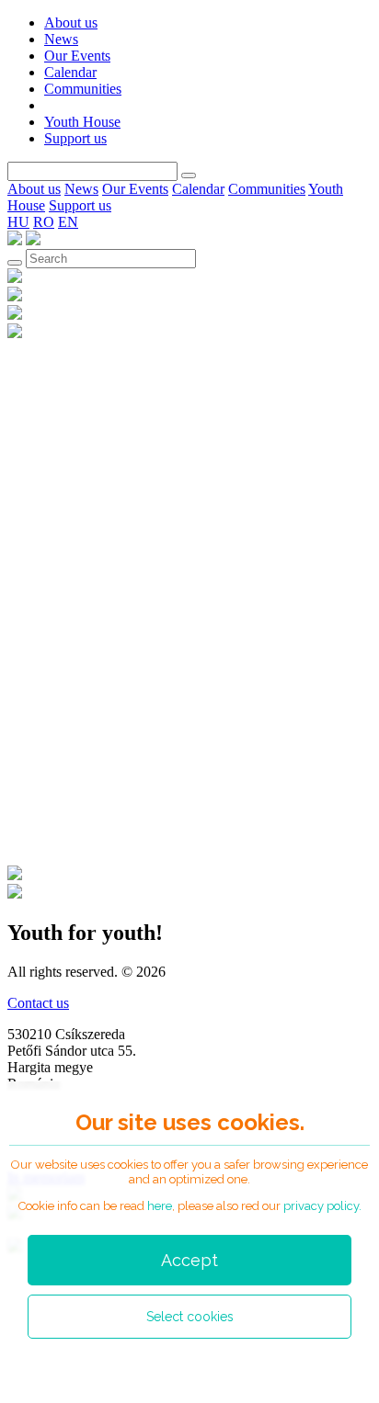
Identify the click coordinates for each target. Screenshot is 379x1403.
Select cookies (190, 1316)
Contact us (38, 1003)
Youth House (82, 122)
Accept (189, 1260)
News (61, 39)
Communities (82, 88)
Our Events (77, 55)
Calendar (70, 72)
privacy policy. (322, 1206)
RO (43, 222)
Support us (75, 138)
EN (68, 222)
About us (71, 22)
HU (18, 222)
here (159, 1206)
